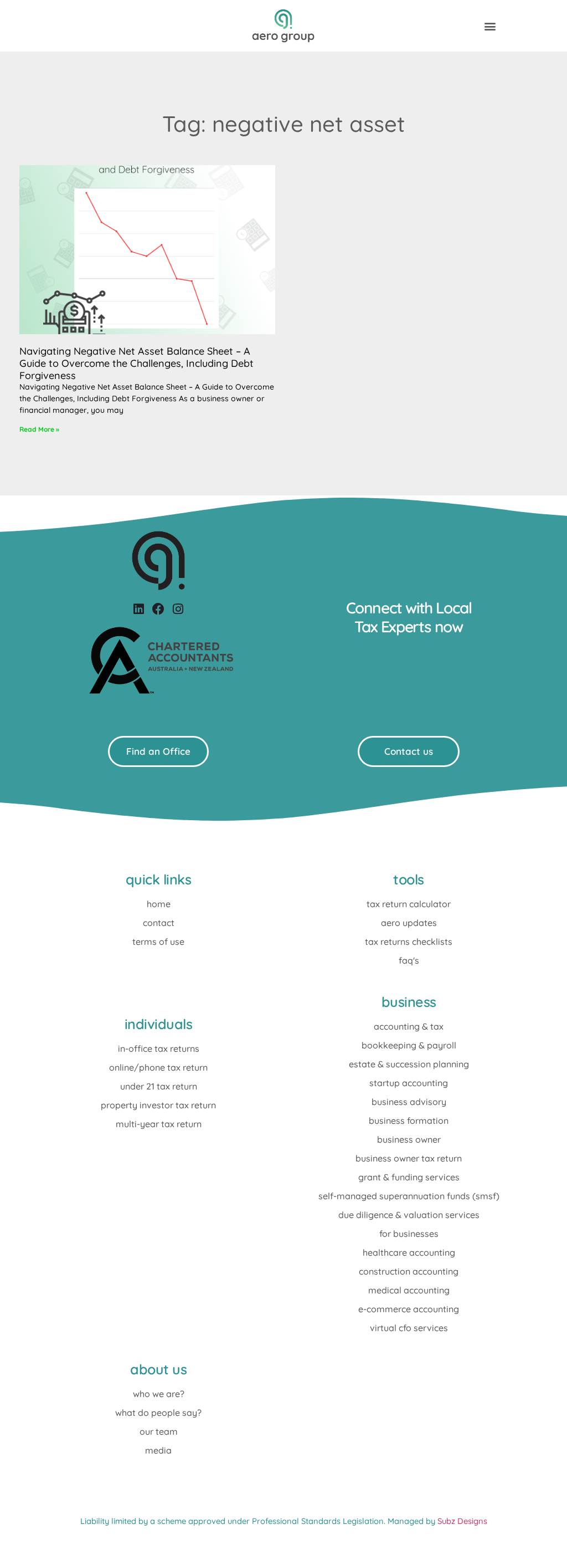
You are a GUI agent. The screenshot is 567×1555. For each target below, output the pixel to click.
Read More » (39, 429)
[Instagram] (178, 609)
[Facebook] (158, 609)
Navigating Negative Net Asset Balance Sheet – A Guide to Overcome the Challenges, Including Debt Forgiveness (136, 363)
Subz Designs (462, 1521)
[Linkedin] (138, 609)
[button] (490, 26)
